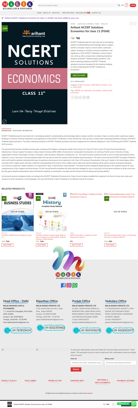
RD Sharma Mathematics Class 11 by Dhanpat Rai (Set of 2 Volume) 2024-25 (120, 236)
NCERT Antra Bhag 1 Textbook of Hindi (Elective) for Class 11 (83, 236)
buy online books (86, 90)
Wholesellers (81, 13)
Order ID (74, 358)
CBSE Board (96, 85)
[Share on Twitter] (76, 97)
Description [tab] (6, 130)
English (104, 24)
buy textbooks (97, 90)
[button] (124, 5)
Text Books (103, 85)
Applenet (90, 393)
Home (39, 13)
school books (75, 92)
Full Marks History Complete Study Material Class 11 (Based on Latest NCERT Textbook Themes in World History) (51, 237)
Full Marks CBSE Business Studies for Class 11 (17, 236)
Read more (7, 245)
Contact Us (96, 13)
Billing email (109, 358)
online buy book (107, 90)
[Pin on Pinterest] (84, 97)
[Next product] (131, 23)
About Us (47, 13)
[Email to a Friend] (80, 97)
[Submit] (119, 5)
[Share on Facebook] (72, 97)
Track (76, 369)
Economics (87, 85)
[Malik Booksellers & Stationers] (18, 5)
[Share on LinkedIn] (88, 97)
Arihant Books (77, 87)
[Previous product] (134, 23)
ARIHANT (77, 90)
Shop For (55, 13)
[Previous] (1, 222)
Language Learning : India (88, 24)
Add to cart (79, 75)
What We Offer (68, 13)
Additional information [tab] (23, 130)
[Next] (136, 222)
